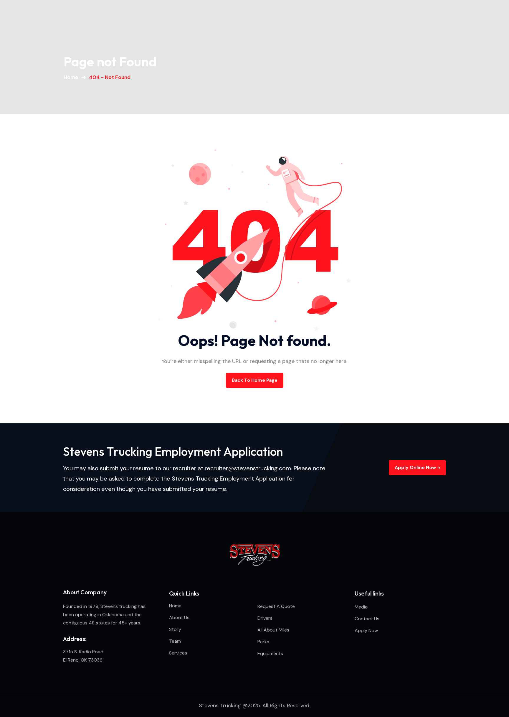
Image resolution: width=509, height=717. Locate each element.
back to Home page (254, 380)
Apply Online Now (416, 467)
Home (72, 77)
